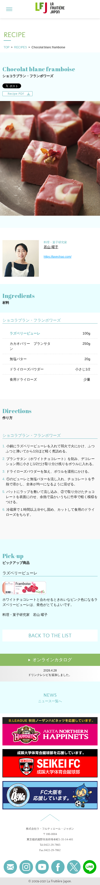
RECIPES (20, 47)
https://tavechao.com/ (57, 256)
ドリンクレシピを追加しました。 (50, 674)
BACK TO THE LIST (50, 635)
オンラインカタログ (52, 659)
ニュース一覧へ (50, 697)
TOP (6, 47)
